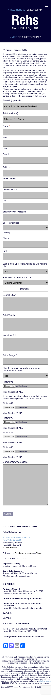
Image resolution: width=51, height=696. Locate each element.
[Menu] (46, 5)
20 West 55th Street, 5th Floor (16, 537)
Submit (7, 514)
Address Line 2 (10, 189)
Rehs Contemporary (29, 37)
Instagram (29, 553)
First (5, 137)
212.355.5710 (35, 10)
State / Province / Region (14, 211)
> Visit (13, 37)
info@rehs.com (45, 681)
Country (6, 232)
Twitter (39, 553)
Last (5, 148)
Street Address (10, 178)
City (5, 200)
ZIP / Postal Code (11, 223)
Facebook (19, 553)
